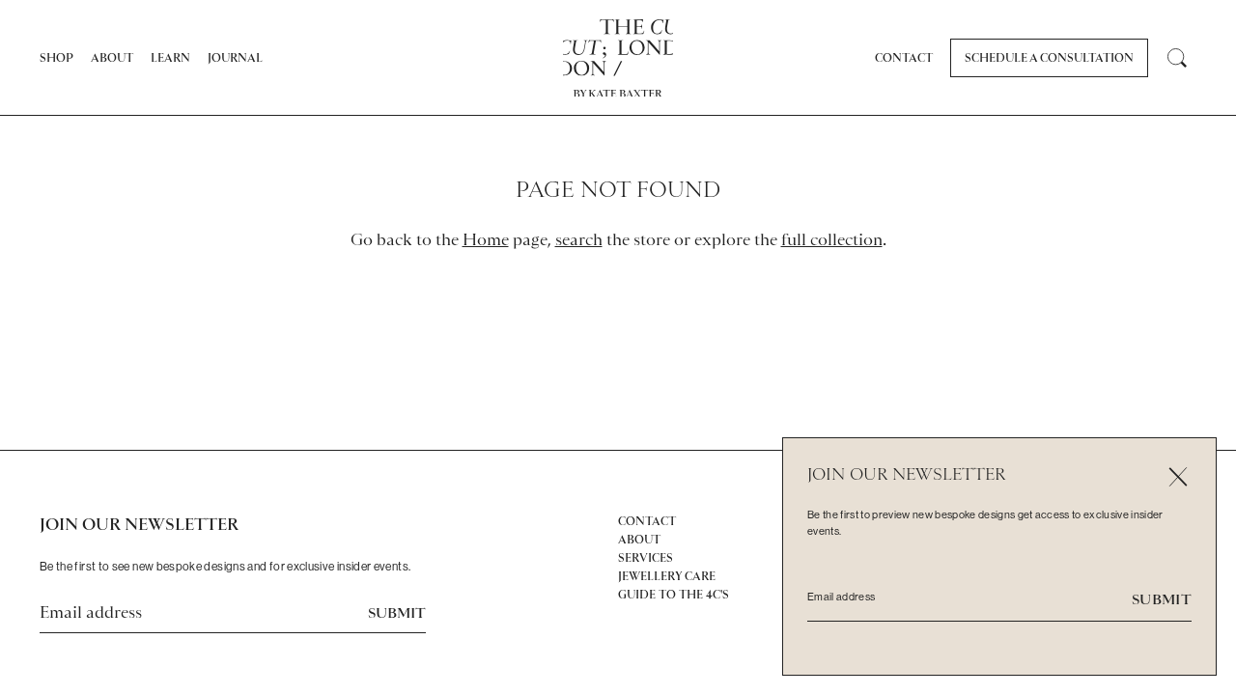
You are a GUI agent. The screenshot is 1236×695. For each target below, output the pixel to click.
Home (486, 239)
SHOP (56, 58)
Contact (904, 58)
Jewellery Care (667, 576)
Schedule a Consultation (1049, 58)
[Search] (1177, 58)
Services (645, 558)
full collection (832, 239)
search (579, 239)
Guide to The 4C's (673, 594)
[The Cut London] (618, 47)
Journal (235, 58)
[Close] (1177, 476)
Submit (397, 613)
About (112, 58)
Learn (170, 58)
